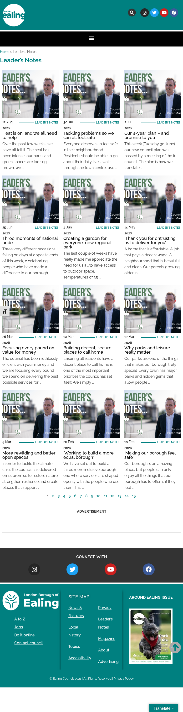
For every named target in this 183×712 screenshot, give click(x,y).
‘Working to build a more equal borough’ (88, 455)
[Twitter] (154, 12)
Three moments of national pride (30, 240)
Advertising (108, 661)
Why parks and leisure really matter (147, 350)
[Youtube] (164, 12)
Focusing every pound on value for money (28, 350)
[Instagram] (144, 12)
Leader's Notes (46, 122)
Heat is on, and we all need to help (29, 135)
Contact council (28, 643)
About (103, 650)
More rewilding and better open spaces (29, 455)
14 (127, 496)
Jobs (18, 627)
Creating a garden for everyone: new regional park (87, 242)
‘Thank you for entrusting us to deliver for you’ (150, 240)
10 (99, 496)
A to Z (19, 619)
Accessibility (79, 658)
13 (120, 496)
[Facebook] (174, 12)
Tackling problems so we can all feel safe (88, 135)
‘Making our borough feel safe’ (150, 455)
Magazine (106, 638)
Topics (74, 646)
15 (134, 496)
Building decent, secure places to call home (87, 350)
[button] (132, 12)
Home (4, 52)
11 (105, 496)
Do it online (24, 635)
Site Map (78, 596)
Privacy (105, 607)
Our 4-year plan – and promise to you (146, 135)
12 (112, 496)
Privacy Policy (124, 678)
